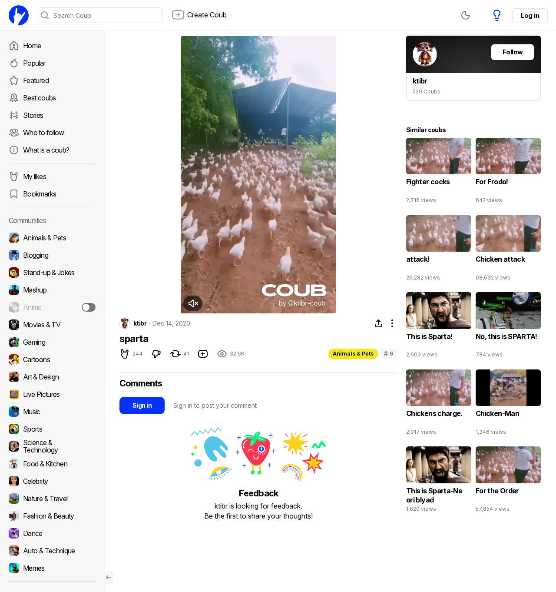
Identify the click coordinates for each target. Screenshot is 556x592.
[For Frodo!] (508, 172)
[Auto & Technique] (52, 550)
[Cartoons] (52, 359)
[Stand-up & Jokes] (52, 272)
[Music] (52, 411)
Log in (530, 15)
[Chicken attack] (508, 250)
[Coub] (19, 15)
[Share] (378, 323)
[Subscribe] (89, 307)
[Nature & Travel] (52, 498)
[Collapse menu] (109, 577)
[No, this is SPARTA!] (508, 327)
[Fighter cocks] (438, 172)
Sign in (142, 405)
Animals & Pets (353, 353)
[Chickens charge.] (438, 404)
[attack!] (438, 250)
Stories (33, 115)
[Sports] (52, 429)
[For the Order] (508, 481)
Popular (34, 63)
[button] (191, 303)
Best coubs (39, 97)
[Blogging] (52, 255)
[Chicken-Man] (508, 404)
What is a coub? (46, 150)
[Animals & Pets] (52, 237)
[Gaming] (52, 342)
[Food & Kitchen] (52, 463)
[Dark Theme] (466, 15)
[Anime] (52, 307)
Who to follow (43, 132)
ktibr (139, 323)
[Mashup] (52, 290)
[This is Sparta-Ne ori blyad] (438, 481)
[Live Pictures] (52, 394)
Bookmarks (39, 194)
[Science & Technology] (52, 446)
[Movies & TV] (52, 324)
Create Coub (207, 14)
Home (32, 45)
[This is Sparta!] (438, 327)
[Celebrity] (52, 481)
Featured (36, 80)
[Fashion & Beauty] (52, 516)
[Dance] (52, 533)
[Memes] (52, 568)
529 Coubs (426, 91)
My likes (34, 176)
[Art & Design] (52, 377)
